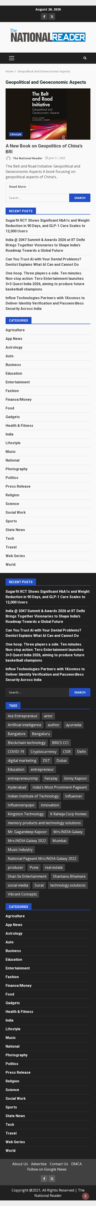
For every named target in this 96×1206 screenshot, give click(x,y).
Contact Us (59, 1163)
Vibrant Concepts (22, 894)
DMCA (76, 1163)
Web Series (15, 556)
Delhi (81, 751)
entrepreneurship (23, 778)
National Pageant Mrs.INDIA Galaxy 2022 (42, 858)
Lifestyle (15, 134)
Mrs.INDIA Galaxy (68, 831)
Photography (16, 469)
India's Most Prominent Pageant (60, 787)
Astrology (14, 347)
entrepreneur (42, 769)
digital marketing (22, 760)
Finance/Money (18, 399)
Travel (11, 547)
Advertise (39, 1163)
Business (13, 365)
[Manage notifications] (85, 1196)
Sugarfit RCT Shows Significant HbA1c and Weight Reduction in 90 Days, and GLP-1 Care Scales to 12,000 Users (48, 225)
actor (48, 715)
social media (18, 885)
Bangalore (16, 733)
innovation (50, 805)
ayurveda (73, 724)
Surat (39, 885)
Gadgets (13, 417)
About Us (20, 1163)
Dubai (61, 760)
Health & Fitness (19, 425)
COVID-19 (16, 751)
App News (14, 339)
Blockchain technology (27, 742)
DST (46, 760)
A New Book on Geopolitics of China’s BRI (48, 114)
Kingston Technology (26, 813)
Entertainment (18, 382)
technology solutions (68, 885)
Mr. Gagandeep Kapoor (27, 831)
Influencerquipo (21, 805)
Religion (12, 495)
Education (14, 373)
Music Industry (20, 849)
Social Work (16, 512)
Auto (10, 356)
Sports (11, 521)
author (53, 724)
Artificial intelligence (24, 724)
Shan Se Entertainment (27, 876)
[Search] (84, 58)
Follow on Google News (47, 1169)
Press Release (18, 486)
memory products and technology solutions (44, 822)
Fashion (12, 391)
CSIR (67, 751)
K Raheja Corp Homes (68, 813)
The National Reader (27, 158)
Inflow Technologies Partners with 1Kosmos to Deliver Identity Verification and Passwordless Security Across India (45, 303)
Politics (12, 478)
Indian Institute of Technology (33, 796)
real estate (54, 867)
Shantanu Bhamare (69, 876)
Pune (34, 867)
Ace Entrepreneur (23, 715)
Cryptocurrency (43, 751)
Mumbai (59, 840)
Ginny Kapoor (75, 778)
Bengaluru (41, 733)
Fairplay (51, 778)
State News (15, 530)
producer (15, 867)
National (12, 460)
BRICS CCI (60, 742)
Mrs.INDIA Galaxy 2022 (27, 840)
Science (12, 504)
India (9, 434)
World (10, 564)
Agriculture (15, 330)
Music (11, 452)
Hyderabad (17, 787)
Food (10, 408)
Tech (10, 538)
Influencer (73, 796)
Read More (17, 186)
